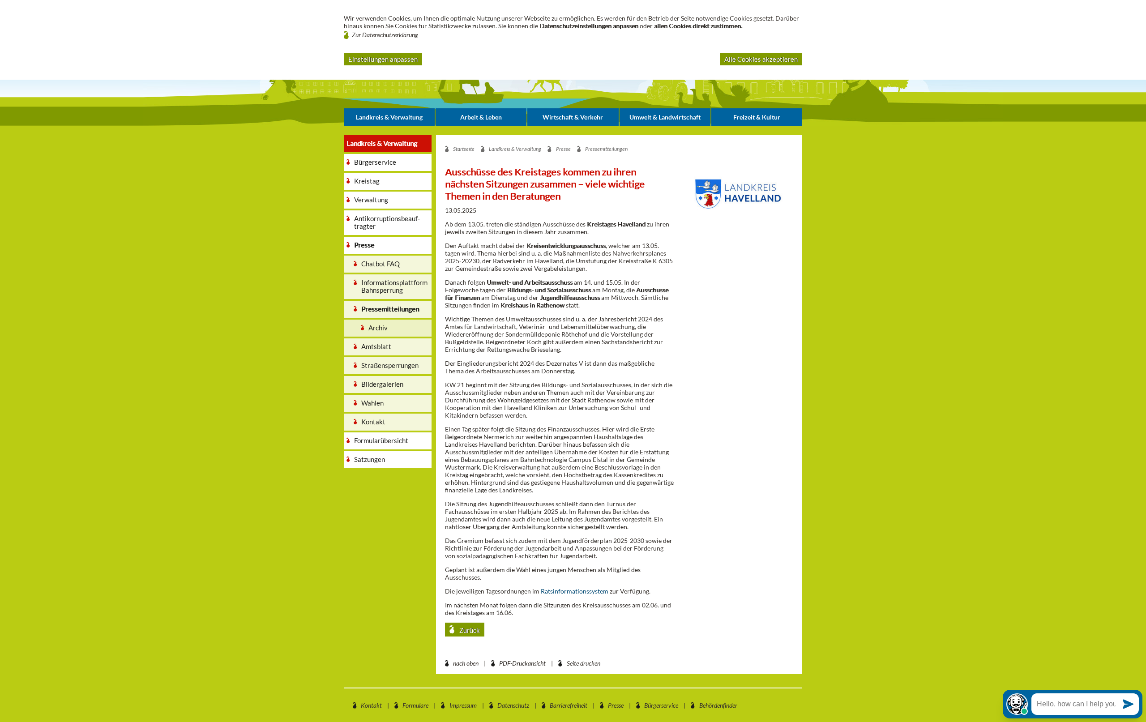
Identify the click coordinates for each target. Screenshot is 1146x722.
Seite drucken (583, 663)
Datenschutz (513, 705)
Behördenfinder (718, 705)
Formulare (415, 705)
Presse (616, 705)
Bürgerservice (661, 705)
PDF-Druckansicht (522, 663)
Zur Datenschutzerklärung (385, 34)
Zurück (469, 630)
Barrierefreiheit (568, 705)
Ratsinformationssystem (574, 591)
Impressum (463, 705)
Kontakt (371, 705)
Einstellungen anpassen (383, 59)
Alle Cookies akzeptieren (761, 59)
